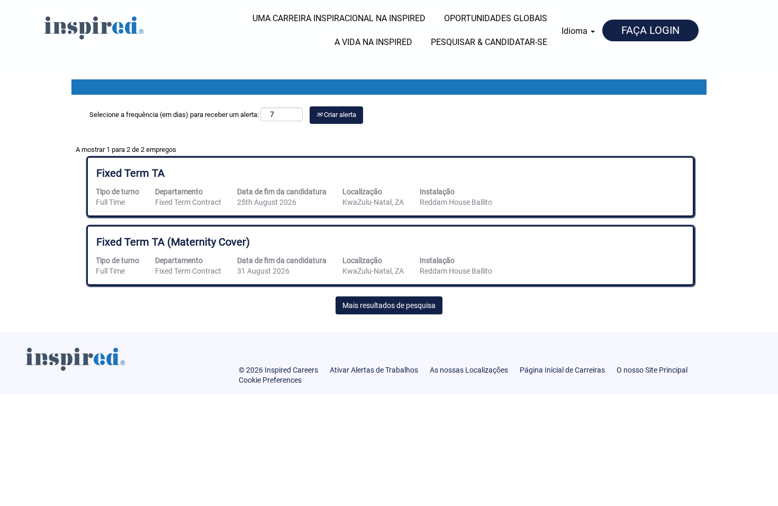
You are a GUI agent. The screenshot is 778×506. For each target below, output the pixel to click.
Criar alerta (339, 115)
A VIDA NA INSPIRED (373, 42)
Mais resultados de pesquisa (389, 305)
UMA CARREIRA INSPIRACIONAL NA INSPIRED (339, 18)
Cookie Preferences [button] (270, 380)
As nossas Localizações (469, 370)
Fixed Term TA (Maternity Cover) (173, 242)
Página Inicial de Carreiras (562, 370)
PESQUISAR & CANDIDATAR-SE (489, 42)
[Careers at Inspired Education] (75, 26)
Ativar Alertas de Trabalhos (374, 370)
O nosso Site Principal (652, 370)
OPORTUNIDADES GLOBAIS (495, 18)
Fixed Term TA (130, 173)
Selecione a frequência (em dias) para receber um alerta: (174, 115)
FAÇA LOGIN (650, 30)
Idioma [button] (576, 31)
